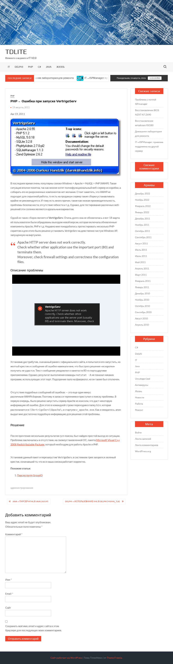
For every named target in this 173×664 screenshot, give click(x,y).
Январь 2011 (142, 287)
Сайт (8, 607)
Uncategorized (142, 378)
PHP (30, 66)
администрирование (21, 487)
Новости (139, 397)
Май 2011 (140, 262)
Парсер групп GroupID (30, 475)
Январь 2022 (142, 212)
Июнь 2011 (141, 256)
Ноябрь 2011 (142, 224)
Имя (8, 579)
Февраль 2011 (143, 281)
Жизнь (60, 66)
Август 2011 (141, 243)
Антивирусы (141, 384)
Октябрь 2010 (142, 305)
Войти (138, 432)
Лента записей (143, 438)
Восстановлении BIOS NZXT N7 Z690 (147, 112)
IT (9, 66)
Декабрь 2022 (142, 193)
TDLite (16, 52)
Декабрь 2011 (142, 218)
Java (49, 66)
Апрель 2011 (142, 268)
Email (9, 593)
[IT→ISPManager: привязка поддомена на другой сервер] (66, 77)
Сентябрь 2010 (143, 312)
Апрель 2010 (142, 324)
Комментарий (13, 534)
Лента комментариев (146, 445)
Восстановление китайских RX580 (144, 123)
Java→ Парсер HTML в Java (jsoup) (30, 501)
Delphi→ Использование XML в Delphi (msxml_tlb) (92, 501)
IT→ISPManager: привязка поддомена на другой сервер (104, 77)
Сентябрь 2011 (143, 237)
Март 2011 (141, 274)
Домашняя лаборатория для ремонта (148, 133)
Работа (139, 403)
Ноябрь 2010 (142, 299)
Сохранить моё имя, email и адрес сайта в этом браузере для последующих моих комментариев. (33, 628)
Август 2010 (141, 318)
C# (39, 66)
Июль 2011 (141, 249)
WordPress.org (143, 451)
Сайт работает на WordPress (66, 657)
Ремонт (139, 409)
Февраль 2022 (143, 206)
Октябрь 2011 (142, 231)
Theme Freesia (114, 657)
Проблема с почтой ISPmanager (145, 101)
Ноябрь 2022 (142, 199)
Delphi (19, 66)
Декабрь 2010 (142, 293)
